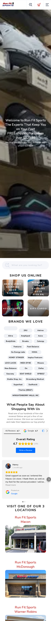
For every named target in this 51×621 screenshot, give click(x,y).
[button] (2, 479)
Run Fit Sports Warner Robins (25, 609)
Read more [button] (10, 485)
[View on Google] (8, 466)
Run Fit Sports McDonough (25, 564)
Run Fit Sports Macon (25, 519)
